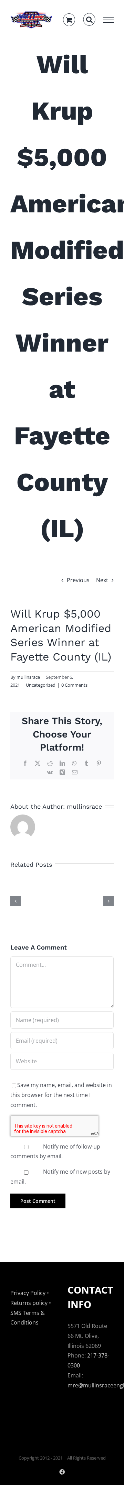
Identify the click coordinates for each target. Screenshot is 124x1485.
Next (102, 580)
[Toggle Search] (89, 19)
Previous (78, 580)
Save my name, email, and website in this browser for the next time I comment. (61, 1095)
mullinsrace (28, 677)
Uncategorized (40, 685)
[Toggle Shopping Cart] (69, 19)
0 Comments (74, 685)
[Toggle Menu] (108, 20)
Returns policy (29, 1303)
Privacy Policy (27, 1293)
